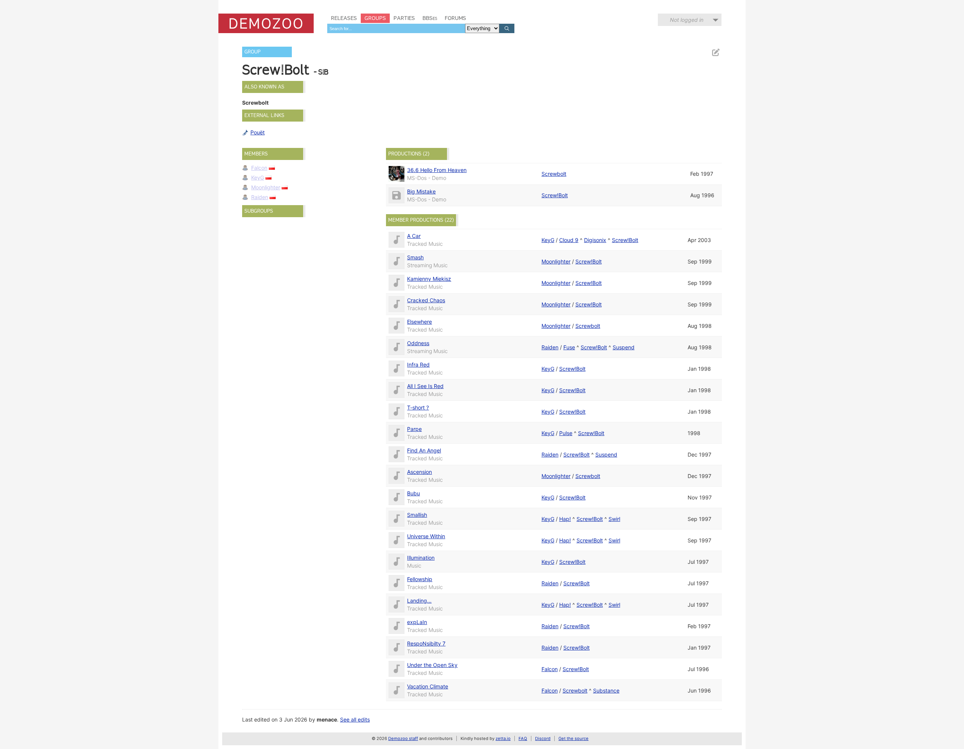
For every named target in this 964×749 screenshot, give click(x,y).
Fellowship (419, 579)
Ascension (419, 472)
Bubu (413, 493)
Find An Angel (424, 450)
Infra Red (418, 364)
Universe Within (426, 536)
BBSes (430, 18)
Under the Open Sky (432, 665)
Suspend (624, 347)
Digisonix (595, 240)
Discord (543, 738)
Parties (404, 18)
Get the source (573, 738)
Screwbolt (553, 174)
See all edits (355, 719)
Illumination (421, 557)
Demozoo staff (403, 738)
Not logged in (686, 20)
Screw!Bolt (554, 195)
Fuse (569, 347)
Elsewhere (419, 321)
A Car (414, 236)
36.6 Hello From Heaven (437, 170)
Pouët (257, 132)
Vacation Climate (427, 686)
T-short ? (418, 407)
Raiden (259, 197)
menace (327, 719)
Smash (415, 257)
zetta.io (503, 738)
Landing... (419, 600)
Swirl (614, 519)
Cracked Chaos (426, 300)
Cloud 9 (568, 240)
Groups (375, 18)
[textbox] (396, 28)
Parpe (414, 429)
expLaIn (417, 622)
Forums (455, 18)
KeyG (257, 177)
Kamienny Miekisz (429, 279)
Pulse (565, 433)
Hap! (565, 519)
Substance (606, 690)
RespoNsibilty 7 (426, 643)
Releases (344, 18)
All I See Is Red (425, 386)
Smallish (417, 515)
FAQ (523, 738)
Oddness (418, 343)
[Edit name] (715, 52)
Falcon (259, 167)
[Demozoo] (266, 23)
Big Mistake (421, 191)
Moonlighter (265, 187)
